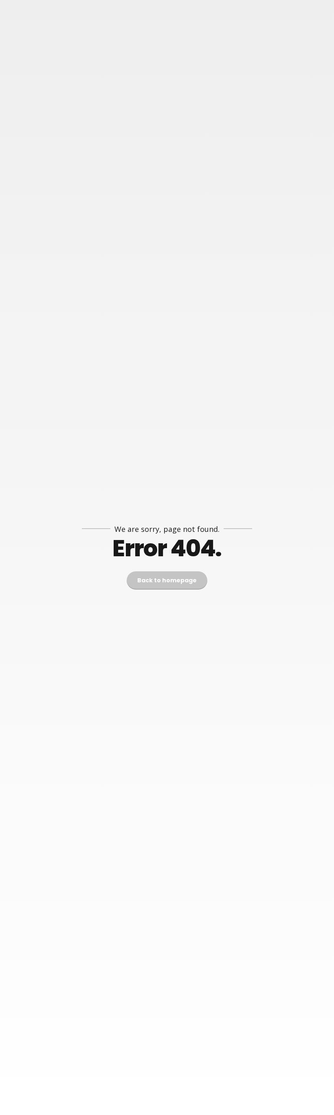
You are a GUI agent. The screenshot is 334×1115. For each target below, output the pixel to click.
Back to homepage (167, 580)
